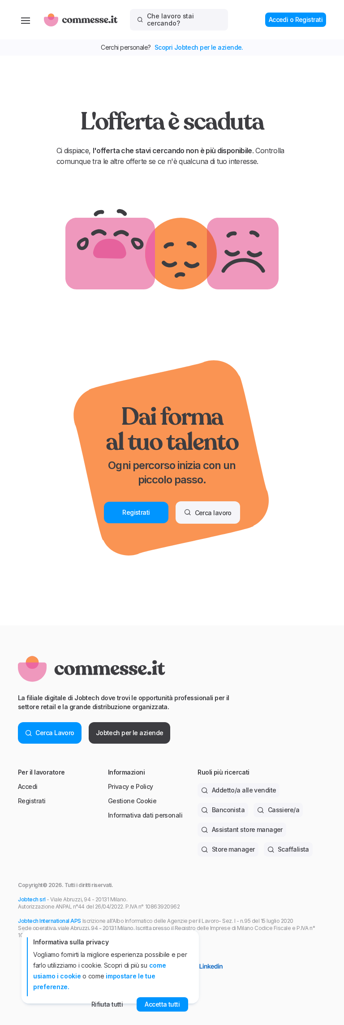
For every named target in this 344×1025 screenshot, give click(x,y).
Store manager (233, 849)
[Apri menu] (25, 19)
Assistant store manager (247, 829)
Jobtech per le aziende (129, 732)
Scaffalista (293, 849)
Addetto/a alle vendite (244, 790)
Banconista (228, 810)
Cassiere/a (283, 810)
